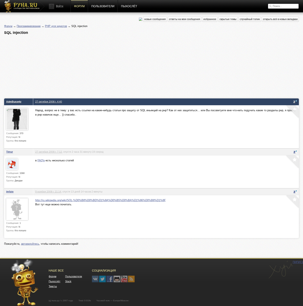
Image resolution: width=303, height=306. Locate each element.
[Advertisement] (127, 65)
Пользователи (102, 6)
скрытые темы (228, 19)
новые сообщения (155, 19)
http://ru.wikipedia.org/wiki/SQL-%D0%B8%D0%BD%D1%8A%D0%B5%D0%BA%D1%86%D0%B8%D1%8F (100, 200)
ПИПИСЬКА (280, 270)
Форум (79, 6)
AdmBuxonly (13, 101)
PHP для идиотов (56, 26)
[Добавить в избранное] (292, 112)
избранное (209, 19)
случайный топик (250, 19)
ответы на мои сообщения (184, 19)
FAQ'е (41, 160)
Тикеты (53, 286)
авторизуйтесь (30, 243)
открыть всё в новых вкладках (280, 19)
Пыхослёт (129, 6)
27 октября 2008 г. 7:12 (48, 151)
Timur (9, 151)
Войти (59, 6)
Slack (68, 281)
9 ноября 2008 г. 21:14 (48, 191)
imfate (10, 191)
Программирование (29, 26)
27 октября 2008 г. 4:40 (48, 101)
